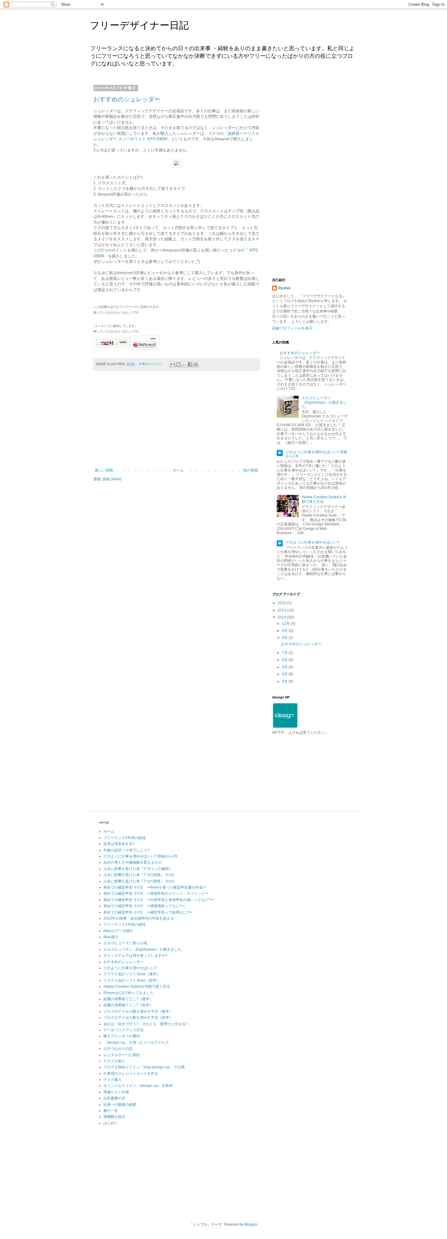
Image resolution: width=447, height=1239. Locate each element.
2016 (282, 603)
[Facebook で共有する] (190, 364)
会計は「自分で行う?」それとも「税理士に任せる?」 (147, 1024)
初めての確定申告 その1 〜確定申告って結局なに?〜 (147, 912)
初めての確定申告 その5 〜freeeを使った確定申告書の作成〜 (154, 887)
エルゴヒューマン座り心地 (125, 943)
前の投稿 (250, 470)
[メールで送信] (173, 364)
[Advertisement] (176, 423)
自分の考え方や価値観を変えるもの (132, 862)
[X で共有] (184, 364)
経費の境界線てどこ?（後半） (128, 999)
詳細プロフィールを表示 (292, 328)
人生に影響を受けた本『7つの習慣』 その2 (138, 875)
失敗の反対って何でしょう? (126, 850)
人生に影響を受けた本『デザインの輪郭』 (138, 869)
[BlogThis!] (178, 364)
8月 (285, 637)
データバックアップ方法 (123, 1030)
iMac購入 (111, 937)
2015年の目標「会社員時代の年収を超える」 (140, 918)
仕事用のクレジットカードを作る (130, 1073)
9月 (285, 630)
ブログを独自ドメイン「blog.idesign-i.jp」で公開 (144, 1067)
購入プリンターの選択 (121, 1036)
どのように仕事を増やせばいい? (312, 542)
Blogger (250, 1224)
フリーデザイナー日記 (139, 25)
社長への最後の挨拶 (119, 1104)
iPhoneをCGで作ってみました (128, 993)
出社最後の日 (114, 1098)
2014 (282, 617)
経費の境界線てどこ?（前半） (128, 1005)
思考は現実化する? (119, 844)
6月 (285, 660)
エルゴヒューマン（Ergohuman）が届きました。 (324, 402)
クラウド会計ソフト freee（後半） (131, 974)
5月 (285, 667)
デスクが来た (114, 1061)
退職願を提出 (114, 1117)
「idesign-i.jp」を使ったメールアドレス (136, 1042)
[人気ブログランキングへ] (144, 348)
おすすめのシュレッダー (126, 99)
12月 (286, 623)
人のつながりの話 (118, 1048)
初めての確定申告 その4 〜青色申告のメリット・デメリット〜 (156, 893)
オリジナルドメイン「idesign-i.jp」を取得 (138, 1086)
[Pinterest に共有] (196, 364)
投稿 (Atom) (112, 479)
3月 (285, 681)
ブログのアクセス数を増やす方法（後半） (138, 1011)
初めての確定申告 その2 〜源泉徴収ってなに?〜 (144, 906)
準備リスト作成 (116, 1092)
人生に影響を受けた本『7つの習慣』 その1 (138, 881)
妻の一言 (110, 1110)
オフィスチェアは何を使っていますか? (135, 955)
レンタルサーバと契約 (121, 1055)
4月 (285, 674)
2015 (282, 610)
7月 (285, 653)
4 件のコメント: (151, 364)
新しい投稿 (104, 470)
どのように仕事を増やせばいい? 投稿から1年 (140, 856)
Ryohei (284, 288)
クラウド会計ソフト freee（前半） (131, 980)
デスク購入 (112, 1079)
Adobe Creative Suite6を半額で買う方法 (136, 986)
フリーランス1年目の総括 (124, 924)
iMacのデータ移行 (118, 931)
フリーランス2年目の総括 (124, 838)
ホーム (178, 470)
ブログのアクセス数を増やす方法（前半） (138, 1017)
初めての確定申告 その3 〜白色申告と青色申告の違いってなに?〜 (158, 900)
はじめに (110, 1123)
